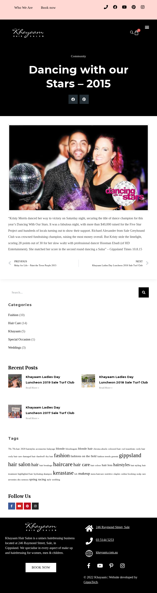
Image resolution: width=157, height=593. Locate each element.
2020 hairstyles (28, 449)
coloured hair (114, 449)
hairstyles (121, 464)
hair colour (96, 465)
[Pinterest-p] (111, 566)
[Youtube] (124, 7)
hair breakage (45, 465)
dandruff (40, 456)
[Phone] (106, 7)
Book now (48, 8)
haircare (63, 464)
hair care (81, 464)
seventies (12, 480)
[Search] (144, 292)
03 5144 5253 (105, 539)
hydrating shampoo (43, 474)
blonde (60, 448)
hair (35, 464)
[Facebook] (115, 7)
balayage (51, 449)
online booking (128, 474)
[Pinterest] (133, 7)
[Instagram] (143, 7)
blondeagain (71, 449)
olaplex (116, 474)
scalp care (141, 474)
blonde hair (85, 448)
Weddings (14, 347)
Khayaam (14, 331)
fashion (62, 455)
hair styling (136, 465)
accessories (41, 449)
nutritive (109, 474)
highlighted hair (25, 474)
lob (75, 474)
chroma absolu (100, 449)
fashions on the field (83, 456)
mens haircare (97, 474)
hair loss (107, 465)
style (49, 480)
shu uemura (22, 480)
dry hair (49, 456)
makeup (84, 473)
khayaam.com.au (107, 552)
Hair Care (14, 323)
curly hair (140, 449)
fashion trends (104, 456)
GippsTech (91, 582)
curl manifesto (128, 449)
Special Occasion (19, 339)
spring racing (37, 479)
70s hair (16, 449)
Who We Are (23, 8)
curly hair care (15, 456)
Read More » (32, 388)
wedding (56, 480)
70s (9, 449)
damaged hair (29, 456)
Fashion (13, 315)
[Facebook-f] (11, 506)
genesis (114, 456)
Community (78, 56)
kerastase (63, 473)
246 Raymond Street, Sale (113, 527)
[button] (147, 27)
